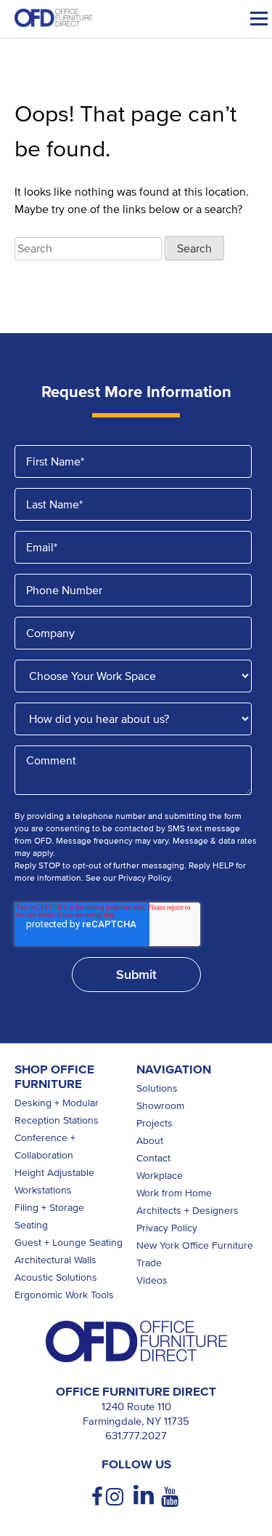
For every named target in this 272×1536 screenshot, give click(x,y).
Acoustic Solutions (56, 1277)
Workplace (159, 1175)
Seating (31, 1225)
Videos (152, 1280)
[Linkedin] (143, 1495)
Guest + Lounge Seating (69, 1242)
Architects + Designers (187, 1210)
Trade (149, 1263)
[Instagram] (116, 1497)
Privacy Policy (166, 1228)
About (149, 1141)
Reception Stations (57, 1120)
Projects (154, 1123)
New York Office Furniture (194, 1245)
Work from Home (174, 1193)
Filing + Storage (49, 1207)
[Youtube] (171, 1497)
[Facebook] (98, 1497)
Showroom (160, 1106)
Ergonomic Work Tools (64, 1295)
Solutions (157, 1088)
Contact (153, 1158)
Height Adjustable (54, 1173)
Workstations (43, 1190)
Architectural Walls (55, 1260)
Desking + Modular (57, 1103)
